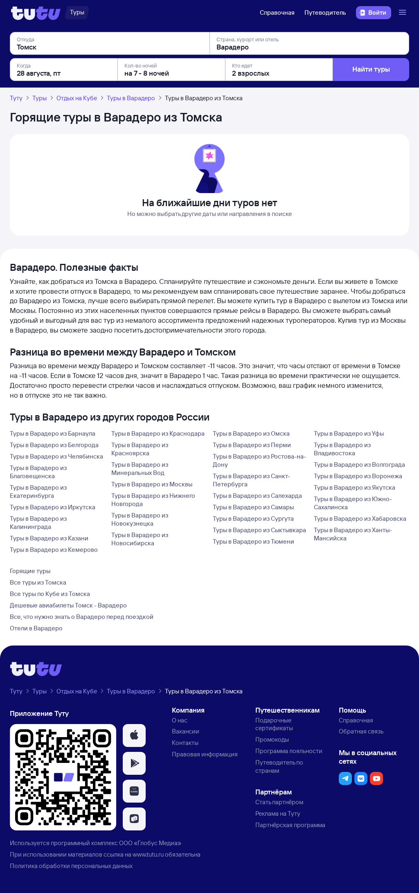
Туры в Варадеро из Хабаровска (360, 518)
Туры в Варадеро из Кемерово (54, 549)
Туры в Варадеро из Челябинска (56, 456)
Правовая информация (205, 754)
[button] (134, 735)
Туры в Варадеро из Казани (49, 538)
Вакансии (185, 731)
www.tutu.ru (148, 854)
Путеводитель (325, 12)
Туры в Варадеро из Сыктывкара (259, 530)
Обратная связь (361, 731)
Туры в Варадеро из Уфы (349, 433)
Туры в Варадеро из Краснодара (158, 433)
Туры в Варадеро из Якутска (354, 487)
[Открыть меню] (403, 13)
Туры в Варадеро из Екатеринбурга (38, 491)
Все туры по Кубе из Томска (50, 594)
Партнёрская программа (290, 825)
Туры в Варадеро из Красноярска (139, 449)
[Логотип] (36, 12)
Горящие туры (30, 571)
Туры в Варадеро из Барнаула (52, 433)
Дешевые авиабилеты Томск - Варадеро (68, 605)
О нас (179, 720)
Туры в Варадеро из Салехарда (257, 495)
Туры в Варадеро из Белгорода (54, 445)
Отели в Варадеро (36, 628)
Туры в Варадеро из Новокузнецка (139, 519)
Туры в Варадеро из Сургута (253, 518)
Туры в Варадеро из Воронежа (358, 476)
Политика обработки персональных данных (71, 866)
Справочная (277, 12)
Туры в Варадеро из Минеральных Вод (139, 469)
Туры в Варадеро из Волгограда (359, 464)
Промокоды (272, 739)
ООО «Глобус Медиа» (150, 843)
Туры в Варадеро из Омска (251, 433)
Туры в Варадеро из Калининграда (38, 523)
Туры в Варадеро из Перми (252, 445)
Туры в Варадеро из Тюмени (253, 541)
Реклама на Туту (277, 813)
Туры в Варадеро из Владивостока (342, 449)
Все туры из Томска (38, 582)
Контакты (185, 743)
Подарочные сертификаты (274, 724)
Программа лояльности (288, 751)
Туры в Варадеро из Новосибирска (139, 539)
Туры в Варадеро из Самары (253, 507)
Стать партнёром (279, 802)
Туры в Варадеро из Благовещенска (38, 472)
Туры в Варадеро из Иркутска (52, 507)
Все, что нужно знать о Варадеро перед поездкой (81, 617)
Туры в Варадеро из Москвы (151, 484)
